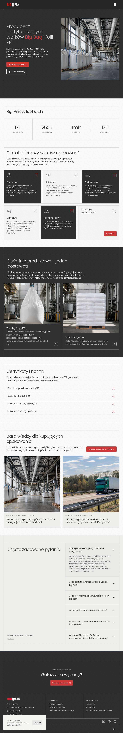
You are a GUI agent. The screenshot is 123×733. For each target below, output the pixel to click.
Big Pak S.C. (13, 704)
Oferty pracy (90, 707)
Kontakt (10, 638)
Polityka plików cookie (57, 707)
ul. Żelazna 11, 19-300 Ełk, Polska (21, 708)
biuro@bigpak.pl (15, 711)
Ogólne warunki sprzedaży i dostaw (99, 710)
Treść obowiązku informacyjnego (61, 710)
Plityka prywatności (56, 704)
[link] (36, 175)
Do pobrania (90, 704)
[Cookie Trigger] (114, 728)
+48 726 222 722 (15, 714)
